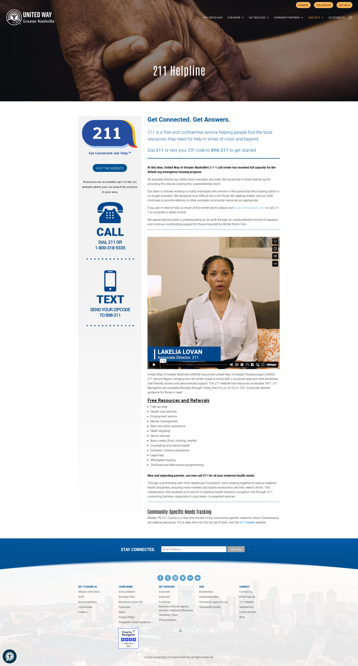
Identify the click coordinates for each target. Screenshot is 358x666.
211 (160, 150)
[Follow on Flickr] (190, 578)
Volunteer (323, 5)
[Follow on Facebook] (160, 578)
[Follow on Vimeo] (183, 578)
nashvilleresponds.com (249, 208)
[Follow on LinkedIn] (198, 578)
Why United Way (212, 18)
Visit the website (110, 168)
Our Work (233, 18)
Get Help (344, 5)
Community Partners (287, 18)
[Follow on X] (168, 578)
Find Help (314, 18)
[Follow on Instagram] (175, 578)
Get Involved (257, 18)
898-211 (219, 150)
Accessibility (337, 18)
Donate (303, 5)
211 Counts (247, 522)
